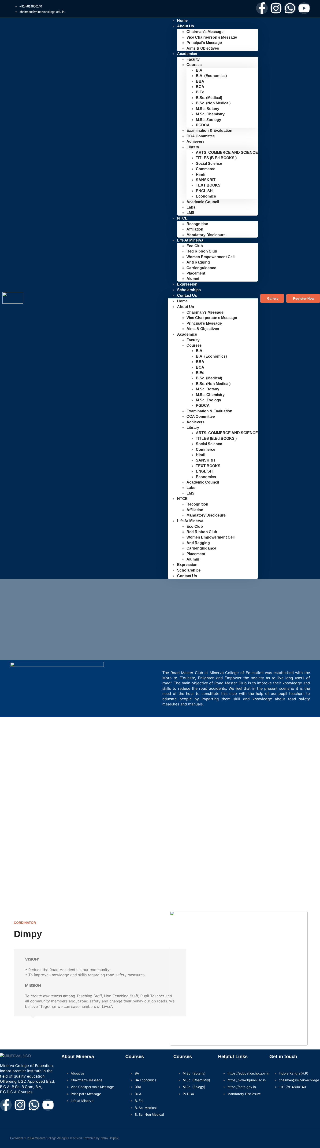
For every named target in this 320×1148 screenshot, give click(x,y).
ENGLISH (204, 191)
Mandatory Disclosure (206, 235)
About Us (185, 26)
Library (192, 147)
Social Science (209, 163)
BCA (200, 87)
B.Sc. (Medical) (209, 98)
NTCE (182, 218)
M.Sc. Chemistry (210, 114)
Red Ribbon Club (201, 251)
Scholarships (189, 570)
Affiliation (194, 229)
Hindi (200, 174)
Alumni (192, 559)
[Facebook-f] (262, 8)
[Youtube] (304, 8)
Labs (190, 207)
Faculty (193, 59)
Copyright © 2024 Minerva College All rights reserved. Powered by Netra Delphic (64, 1138)
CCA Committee (200, 136)
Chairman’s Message (204, 32)
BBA (200, 81)
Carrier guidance (201, 268)
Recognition (197, 224)
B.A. (199, 70)
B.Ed (200, 92)
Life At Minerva (190, 240)
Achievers (195, 141)
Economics (206, 196)
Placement (195, 273)
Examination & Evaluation (209, 130)
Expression (187, 565)
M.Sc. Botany (207, 109)
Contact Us (187, 295)
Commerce (205, 169)
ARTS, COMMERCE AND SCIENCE (227, 152)
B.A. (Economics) (211, 76)
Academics (187, 54)
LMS (190, 213)
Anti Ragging (198, 262)
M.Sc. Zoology (208, 120)
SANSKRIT (206, 180)
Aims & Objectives (202, 48)
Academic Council (202, 202)
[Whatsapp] (290, 8)
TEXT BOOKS (208, 185)
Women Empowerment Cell (210, 257)
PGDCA (203, 125)
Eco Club (194, 246)
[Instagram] (276, 8)
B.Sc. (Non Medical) (213, 103)
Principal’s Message (204, 43)
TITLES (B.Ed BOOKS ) (216, 158)
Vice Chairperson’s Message (211, 37)
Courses (194, 65)
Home (182, 301)
